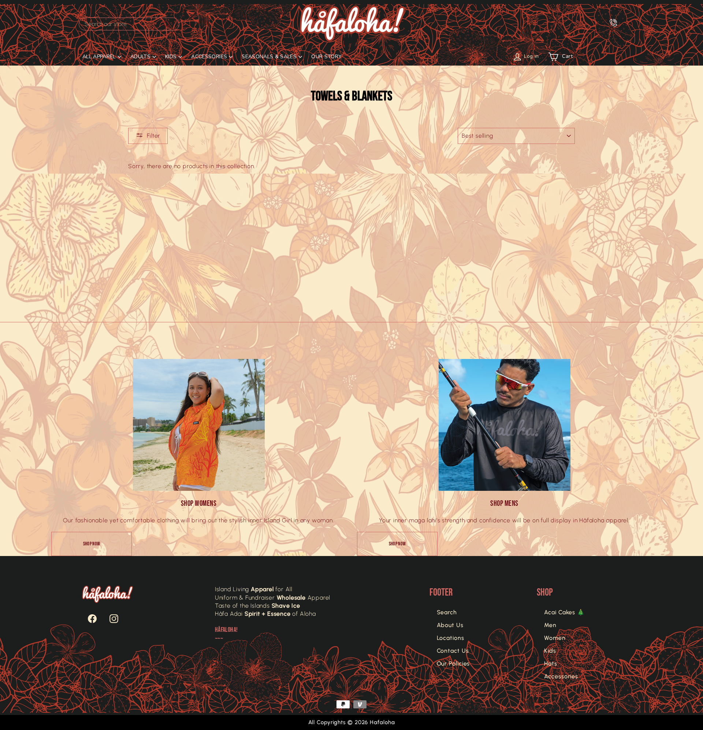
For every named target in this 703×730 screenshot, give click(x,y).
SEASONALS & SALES (269, 56)
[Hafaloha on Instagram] (110, 618)
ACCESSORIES (209, 56)
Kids (550, 650)
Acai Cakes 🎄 (564, 612)
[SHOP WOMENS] (199, 425)
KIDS (170, 56)
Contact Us (453, 650)
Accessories (561, 676)
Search (447, 612)
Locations (450, 637)
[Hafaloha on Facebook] (89, 618)
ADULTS (140, 56)
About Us (450, 625)
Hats (550, 663)
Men (550, 625)
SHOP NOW (91, 544)
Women (555, 637)
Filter (153, 135)
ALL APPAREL (99, 56)
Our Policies (453, 663)
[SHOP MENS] (504, 425)
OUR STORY (326, 56)
